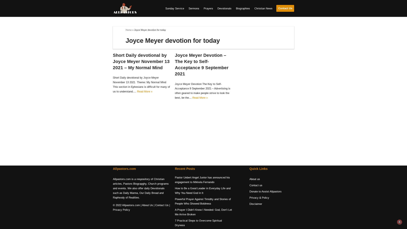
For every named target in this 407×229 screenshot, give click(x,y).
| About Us (147, 205)
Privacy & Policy (259, 197)
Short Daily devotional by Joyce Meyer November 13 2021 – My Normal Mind (141, 61)
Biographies (243, 8)
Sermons (194, 8)
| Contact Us (161, 205)
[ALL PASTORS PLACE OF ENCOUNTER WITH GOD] (125, 8)
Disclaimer (255, 203)
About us (254, 179)
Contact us (255, 185)
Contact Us (285, 8)
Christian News (263, 8)
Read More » (144, 91)
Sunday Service (174, 8)
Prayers (208, 8)
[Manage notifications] (399, 222)
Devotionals (224, 8)
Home (129, 30)
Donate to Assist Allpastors (265, 191)
